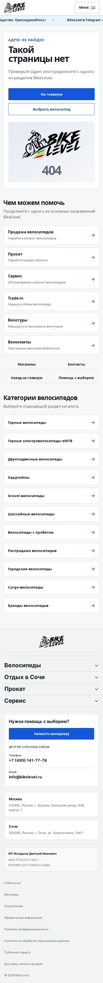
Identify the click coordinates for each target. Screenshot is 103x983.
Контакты (76, 364)
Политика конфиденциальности (26, 929)
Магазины (27, 364)
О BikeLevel (12, 883)
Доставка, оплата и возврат (23, 964)
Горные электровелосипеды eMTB (40, 440)
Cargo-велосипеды (25, 587)
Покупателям (13, 906)
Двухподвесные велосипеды (35, 459)
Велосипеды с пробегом (31, 532)
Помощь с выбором (76, 377)
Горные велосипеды (27, 422)
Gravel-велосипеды (26, 495)
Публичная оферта (17, 952)
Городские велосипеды (30, 568)
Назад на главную (26, 377)
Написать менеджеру (51, 734)
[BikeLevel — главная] (51, 642)
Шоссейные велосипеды (31, 513)
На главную (52, 94)
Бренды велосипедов (28, 605)
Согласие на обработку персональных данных (36, 941)
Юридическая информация (23, 917)
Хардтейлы (18, 477)
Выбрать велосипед (51, 109)
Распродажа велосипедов (32, 550)
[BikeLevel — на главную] (18, 7)
